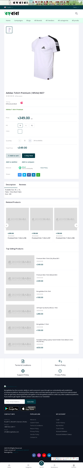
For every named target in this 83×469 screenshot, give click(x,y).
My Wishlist (59, 425)
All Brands (38, 20)
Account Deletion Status (64, 434)
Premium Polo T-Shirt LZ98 (65, 238)
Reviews (22, 184)
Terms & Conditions (36, 425)
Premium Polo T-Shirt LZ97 (41, 238)
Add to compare (28, 162)
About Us (33, 420)
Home (8, 20)
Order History (60, 423)
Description (11, 184)
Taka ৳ (75, 7)
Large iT (15, 452)
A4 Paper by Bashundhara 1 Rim (47, 308)
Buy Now (29, 156)
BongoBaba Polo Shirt (44, 291)
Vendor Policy (34, 434)
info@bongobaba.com (11, 432)
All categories (63, 20)
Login (58, 420)
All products (76, 20)
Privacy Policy (34, 431)
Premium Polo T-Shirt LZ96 (17, 238)
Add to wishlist (11, 162)
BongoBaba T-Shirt (43, 324)
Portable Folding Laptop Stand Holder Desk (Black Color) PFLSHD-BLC (55, 340)
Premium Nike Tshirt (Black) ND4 (47, 275)
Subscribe (30, 402)
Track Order (60, 428)
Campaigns (18, 20)
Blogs (28, 20)
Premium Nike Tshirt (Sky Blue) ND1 (48, 258)
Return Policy (34, 428)
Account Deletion (61, 431)
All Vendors (50, 20)
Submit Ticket (34, 423)
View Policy (44, 168)
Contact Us (33, 437)
